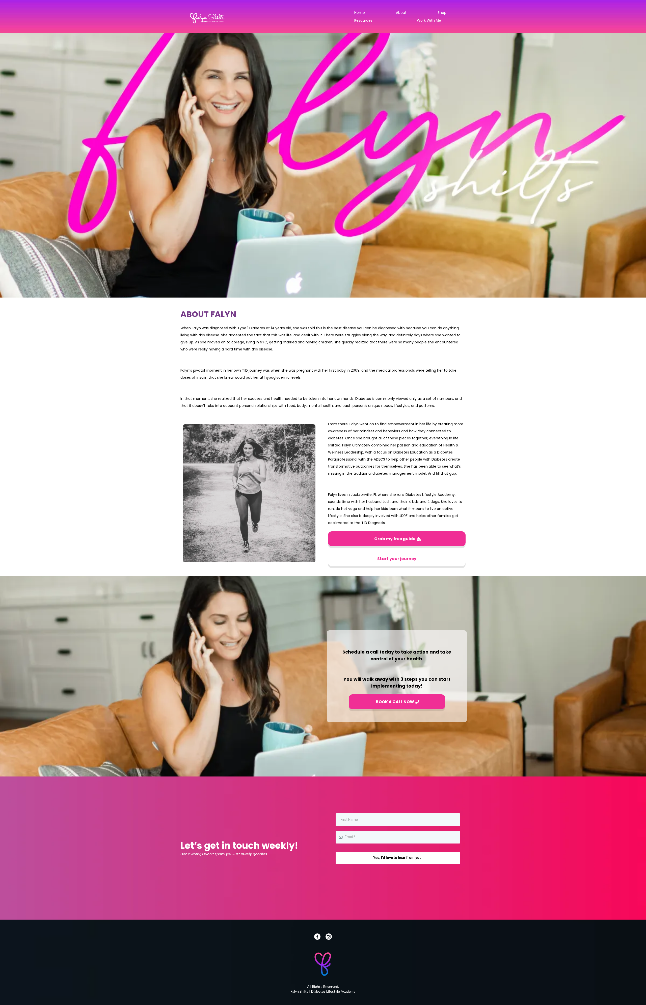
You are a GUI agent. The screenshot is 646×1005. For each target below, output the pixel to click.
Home (359, 12)
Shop (442, 12)
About (401, 12)
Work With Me (429, 20)
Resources (363, 20)
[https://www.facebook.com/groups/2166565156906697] (251, 936)
